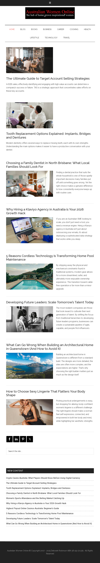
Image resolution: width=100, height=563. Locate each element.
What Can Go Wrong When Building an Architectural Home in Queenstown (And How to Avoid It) (49, 347)
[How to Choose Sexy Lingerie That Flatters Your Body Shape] (31, 414)
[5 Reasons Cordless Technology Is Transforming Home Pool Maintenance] (31, 279)
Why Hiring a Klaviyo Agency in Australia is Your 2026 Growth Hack (45, 211)
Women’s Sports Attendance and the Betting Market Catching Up (35, 498)
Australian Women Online (50, 13)
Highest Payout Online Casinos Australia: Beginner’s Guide (32, 508)
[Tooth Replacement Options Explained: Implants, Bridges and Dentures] (29, 115)
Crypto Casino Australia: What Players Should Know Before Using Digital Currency (43, 478)
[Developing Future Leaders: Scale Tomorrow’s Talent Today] (31, 321)
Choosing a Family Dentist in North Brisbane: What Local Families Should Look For (47, 165)
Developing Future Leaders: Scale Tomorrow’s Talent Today (50, 302)
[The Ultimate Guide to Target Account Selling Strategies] (29, 60)
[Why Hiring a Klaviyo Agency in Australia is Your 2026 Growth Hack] (31, 232)
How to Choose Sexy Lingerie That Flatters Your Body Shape (45, 393)
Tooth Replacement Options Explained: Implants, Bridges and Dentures (48, 135)
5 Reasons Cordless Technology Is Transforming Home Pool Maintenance (50, 258)
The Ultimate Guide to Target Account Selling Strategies (48, 78)
